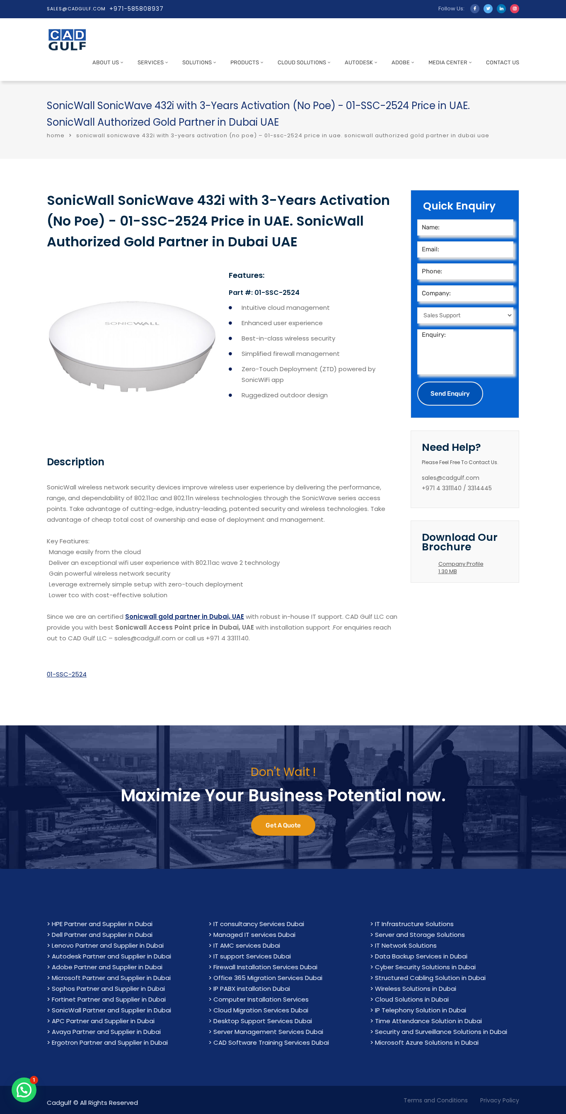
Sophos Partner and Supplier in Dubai (108, 988)
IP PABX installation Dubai (251, 988)
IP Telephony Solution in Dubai (420, 1010)
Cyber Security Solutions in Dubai (425, 967)
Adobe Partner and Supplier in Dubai (107, 967)
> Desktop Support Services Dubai (260, 1021)
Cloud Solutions (302, 62)
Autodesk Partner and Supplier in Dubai (111, 956)
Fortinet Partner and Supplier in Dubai (109, 999)
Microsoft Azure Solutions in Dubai (427, 1042)
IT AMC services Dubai (246, 945)
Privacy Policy (499, 1100)
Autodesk (359, 62)
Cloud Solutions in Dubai (412, 999)
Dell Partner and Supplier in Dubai (102, 934)
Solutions (197, 62)
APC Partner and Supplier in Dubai (103, 1021)
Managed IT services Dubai (254, 934)
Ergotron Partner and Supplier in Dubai (110, 1042)
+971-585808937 (136, 9)
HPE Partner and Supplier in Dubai (102, 923)
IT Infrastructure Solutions (414, 923)
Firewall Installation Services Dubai (265, 967)
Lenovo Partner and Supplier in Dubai (108, 945)
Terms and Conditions (436, 1100)
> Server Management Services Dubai (265, 1031)
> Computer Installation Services (258, 999)
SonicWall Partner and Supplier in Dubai (111, 1010)
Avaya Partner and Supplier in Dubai (106, 1031)
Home (56, 135)
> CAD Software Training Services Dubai (268, 1042)
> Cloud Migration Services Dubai (258, 1010)
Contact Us (502, 62)
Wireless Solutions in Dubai (415, 988)
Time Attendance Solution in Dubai (428, 1021)
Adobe (401, 62)
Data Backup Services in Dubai (421, 956)
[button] (24, 1090)
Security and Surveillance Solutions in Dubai (441, 1031)
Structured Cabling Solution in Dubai (430, 977)
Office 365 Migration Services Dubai (267, 977)
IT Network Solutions (406, 945)
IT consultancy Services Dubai (258, 923)
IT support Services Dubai (252, 956)
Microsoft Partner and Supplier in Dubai (111, 977)
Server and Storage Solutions (420, 934)
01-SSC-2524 (67, 674)
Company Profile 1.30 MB (461, 567)
